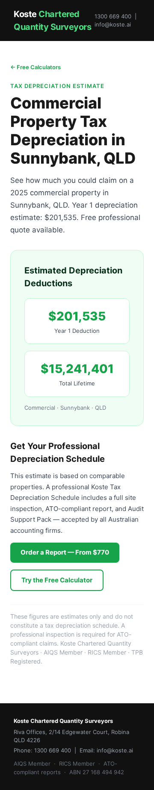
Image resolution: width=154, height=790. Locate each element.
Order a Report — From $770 (65, 552)
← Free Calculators (35, 67)
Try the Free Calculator (56, 580)
